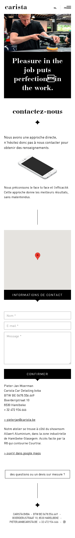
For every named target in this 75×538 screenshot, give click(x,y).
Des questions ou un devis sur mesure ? (37, 474)
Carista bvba (21, 514)
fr (65, 8)
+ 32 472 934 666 (15, 409)
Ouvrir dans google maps (24, 453)
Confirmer (37, 374)
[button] (37, 256)
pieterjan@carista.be (21, 419)
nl (55, 8)
